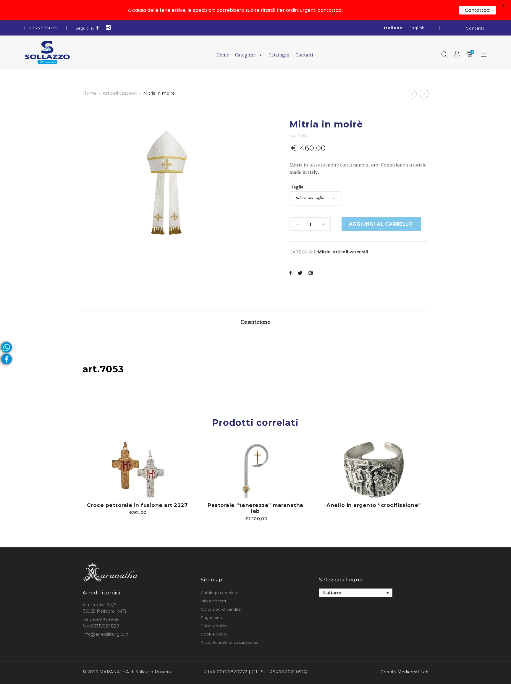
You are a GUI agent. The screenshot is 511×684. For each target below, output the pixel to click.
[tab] (255, 322)
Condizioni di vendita (221, 609)
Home (222, 55)
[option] (137, 478)
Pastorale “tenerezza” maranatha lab (255, 508)
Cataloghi (279, 55)
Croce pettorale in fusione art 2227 (137, 505)
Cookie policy (214, 634)
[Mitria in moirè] (291, 273)
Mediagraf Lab (412, 672)
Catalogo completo (220, 592)
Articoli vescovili (120, 93)
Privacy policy (214, 625)
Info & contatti (214, 601)
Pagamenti (211, 617)
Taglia (297, 187)
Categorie (245, 55)
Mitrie (324, 252)
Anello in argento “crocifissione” (373, 505)
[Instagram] (108, 28)
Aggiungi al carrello (381, 224)
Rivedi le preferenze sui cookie (229, 642)
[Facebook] (98, 28)
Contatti (475, 28)
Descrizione (255, 322)
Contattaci (477, 10)
